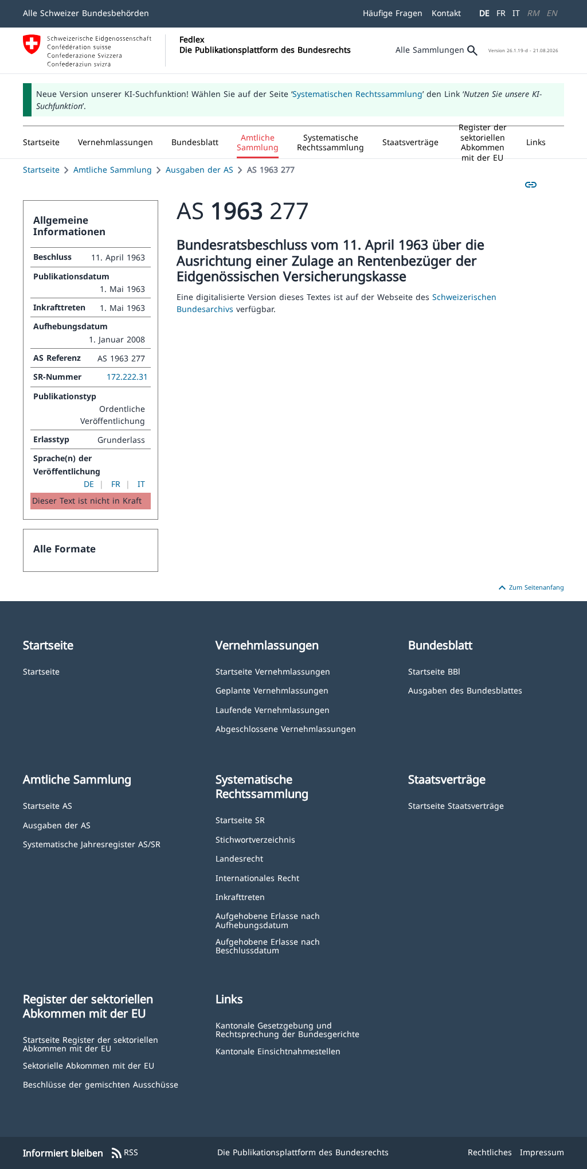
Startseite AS (47, 805)
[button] (115, 142)
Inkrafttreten (240, 896)
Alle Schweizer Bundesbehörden (86, 12)
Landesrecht (239, 858)
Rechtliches (490, 1152)
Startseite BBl (434, 671)
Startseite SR (240, 819)
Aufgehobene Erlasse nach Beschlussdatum (268, 945)
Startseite (41, 169)
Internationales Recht (257, 877)
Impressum (542, 1152)
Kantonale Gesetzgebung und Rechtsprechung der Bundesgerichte (287, 1029)
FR (501, 12)
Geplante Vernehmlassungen (272, 690)
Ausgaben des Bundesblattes (465, 690)
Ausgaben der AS (199, 169)
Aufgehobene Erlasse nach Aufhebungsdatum (268, 919)
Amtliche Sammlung (112, 169)
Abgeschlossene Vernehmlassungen (286, 728)
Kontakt (446, 12)
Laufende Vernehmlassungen (273, 709)
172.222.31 (127, 376)
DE (484, 12)
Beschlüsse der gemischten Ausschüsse (100, 1084)
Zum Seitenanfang (529, 588)
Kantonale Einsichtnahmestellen (278, 1050)
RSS (124, 1153)
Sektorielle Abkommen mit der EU (88, 1065)
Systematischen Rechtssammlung (357, 93)
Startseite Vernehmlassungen (273, 671)
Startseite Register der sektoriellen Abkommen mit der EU (90, 1043)
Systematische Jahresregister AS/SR (92, 843)
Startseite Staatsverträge (456, 805)
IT (516, 12)
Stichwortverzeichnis (255, 839)
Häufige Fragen (392, 12)
